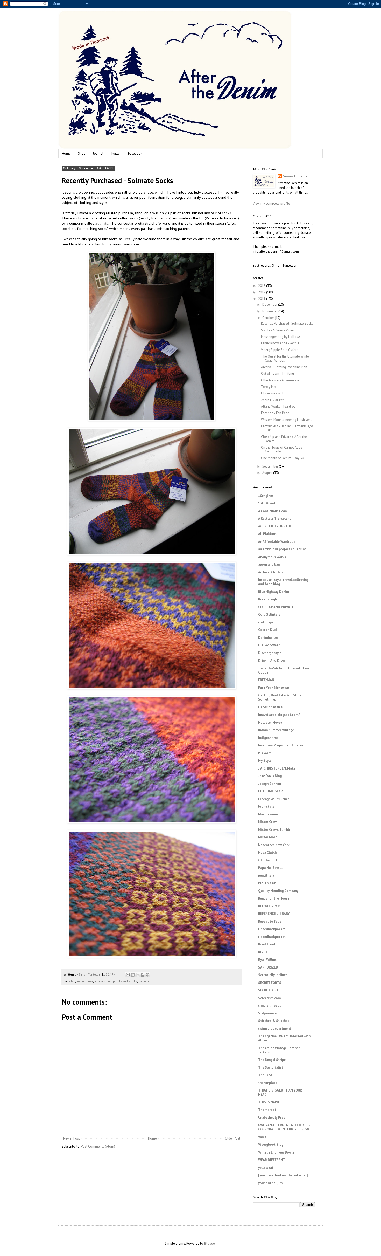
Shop (82, 153)
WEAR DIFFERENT (271, 1160)
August (267, 473)
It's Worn (264, 753)
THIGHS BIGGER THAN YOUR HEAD (280, 1092)
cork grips (265, 622)
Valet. (262, 1137)
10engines (265, 495)
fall (73, 981)
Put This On (267, 883)
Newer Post (71, 1138)
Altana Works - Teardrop (278, 406)
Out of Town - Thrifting (277, 373)
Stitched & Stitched (274, 1021)
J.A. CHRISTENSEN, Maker (277, 768)
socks (133, 981)
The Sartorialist (270, 1067)
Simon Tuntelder (296, 176)
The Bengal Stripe (272, 1060)
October (268, 317)
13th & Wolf (267, 503)
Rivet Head (266, 944)
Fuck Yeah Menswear (273, 687)
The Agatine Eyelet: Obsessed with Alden (284, 1038)
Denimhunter (268, 637)
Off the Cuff (267, 860)
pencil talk (266, 875)
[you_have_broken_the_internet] (283, 1175)
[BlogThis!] (132, 974)
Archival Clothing (271, 572)
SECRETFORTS (269, 990)
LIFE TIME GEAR (270, 791)
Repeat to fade (269, 921)
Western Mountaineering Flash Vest (286, 419)
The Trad (265, 1075)
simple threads (269, 1005)
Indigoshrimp (268, 738)
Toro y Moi (269, 387)
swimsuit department (274, 1028)
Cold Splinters (269, 614)
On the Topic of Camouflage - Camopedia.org (282, 449)
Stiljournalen (268, 1013)
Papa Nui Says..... (270, 868)
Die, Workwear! (269, 645)
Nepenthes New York (274, 845)
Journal (98, 153)
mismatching (103, 981)
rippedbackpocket (272, 929)
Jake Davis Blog (270, 776)
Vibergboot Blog (270, 1144)
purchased (120, 981)
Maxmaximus (268, 814)
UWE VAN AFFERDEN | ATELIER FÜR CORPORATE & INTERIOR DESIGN (284, 1127)
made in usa (84, 981)
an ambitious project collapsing (282, 549)
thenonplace (267, 1083)
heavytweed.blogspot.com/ (279, 714)
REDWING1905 (269, 906)
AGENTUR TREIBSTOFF (275, 526)
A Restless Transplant (274, 518)
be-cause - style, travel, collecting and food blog (283, 582)
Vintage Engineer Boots (276, 1152)
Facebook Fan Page (275, 413)
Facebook (135, 153)
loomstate (266, 806)
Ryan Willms (267, 959)
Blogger (210, 1243)
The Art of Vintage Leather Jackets (279, 1050)
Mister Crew (267, 822)
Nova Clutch (267, 852)
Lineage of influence (273, 799)
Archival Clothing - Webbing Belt (284, 367)
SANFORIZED (268, 967)
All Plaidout (267, 534)
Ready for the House (273, 898)
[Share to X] (137, 974)
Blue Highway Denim (273, 591)
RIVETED (265, 952)
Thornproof (267, 1110)
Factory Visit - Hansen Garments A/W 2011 (287, 428)
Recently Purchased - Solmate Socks (287, 323)
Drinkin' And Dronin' (273, 660)
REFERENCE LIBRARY (274, 913)
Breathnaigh (267, 599)
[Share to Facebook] (142, 974)
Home (66, 153)
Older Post (232, 1138)
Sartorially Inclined (273, 975)
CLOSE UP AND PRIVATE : (276, 607)
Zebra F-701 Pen (273, 400)
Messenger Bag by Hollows (281, 336)
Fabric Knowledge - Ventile (280, 343)
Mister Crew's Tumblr (274, 829)
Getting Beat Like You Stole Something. (279, 697)
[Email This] (127, 974)
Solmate (101, 223)
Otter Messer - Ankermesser (281, 380)
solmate (143, 981)
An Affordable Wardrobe (276, 541)
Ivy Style (264, 760)
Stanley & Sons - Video (277, 330)
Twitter (116, 153)
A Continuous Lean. (272, 511)
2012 (262, 292)
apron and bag (269, 564)
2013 (262, 286)
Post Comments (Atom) (98, 1146)
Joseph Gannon (269, 783)
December (270, 304)
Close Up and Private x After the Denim (284, 439)
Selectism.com (269, 998)
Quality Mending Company (278, 891)
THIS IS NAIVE (269, 1102)
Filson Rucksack (272, 393)
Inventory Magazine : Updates (280, 745)
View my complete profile (271, 203)
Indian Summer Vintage (276, 730)
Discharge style (269, 653)
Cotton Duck (268, 630)
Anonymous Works (272, 557)
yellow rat (265, 1167)
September (270, 466)
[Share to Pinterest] (147, 974)
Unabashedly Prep (271, 1117)
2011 (262, 299)
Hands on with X (270, 707)
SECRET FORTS (269, 982)
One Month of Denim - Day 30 (282, 458)
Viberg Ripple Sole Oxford (279, 350)
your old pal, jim (270, 1183)
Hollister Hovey (270, 722)
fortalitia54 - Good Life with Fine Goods (283, 670)
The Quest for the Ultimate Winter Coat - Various (285, 358)
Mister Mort (267, 837)
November (270, 311)
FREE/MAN (266, 680)
